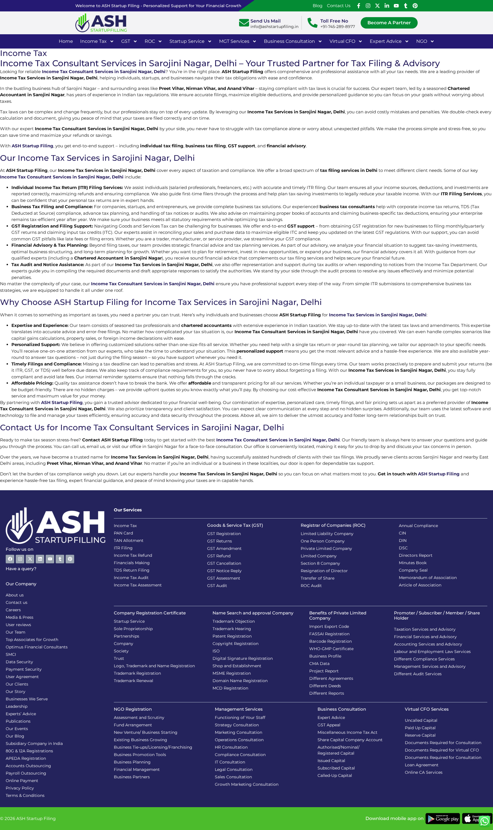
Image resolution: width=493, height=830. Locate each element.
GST (125, 41)
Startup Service (187, 41)
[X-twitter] (377, 5)
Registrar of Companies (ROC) (333, 525)
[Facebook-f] (358, 5)
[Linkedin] (40, 559)
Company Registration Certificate (150, 613)
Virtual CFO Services (427, 709)
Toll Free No (334, 21)
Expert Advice (386, 41)
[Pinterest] (415, 5)
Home (66, 41)
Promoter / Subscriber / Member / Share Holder (437, 615)
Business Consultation (289, 41)
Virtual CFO (342, 41)
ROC (150, 41)
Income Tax (93, 41)
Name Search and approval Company (253, 613)
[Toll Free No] (313, 23)
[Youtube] (396, 5)
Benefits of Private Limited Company (337, 615)
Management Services (239, 709)
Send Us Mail (265, 21)
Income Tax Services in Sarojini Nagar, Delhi (378, 314)
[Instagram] (368, 5)
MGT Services (234, 41)
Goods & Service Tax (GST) (235, 525)
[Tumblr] (405, 5)
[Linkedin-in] (386, 5)
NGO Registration (133, 709)
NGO (421, 41)
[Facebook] (10, 559)
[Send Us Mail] (244, 23)
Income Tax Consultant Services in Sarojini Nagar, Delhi (103, 71)
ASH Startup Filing (32, 145)
